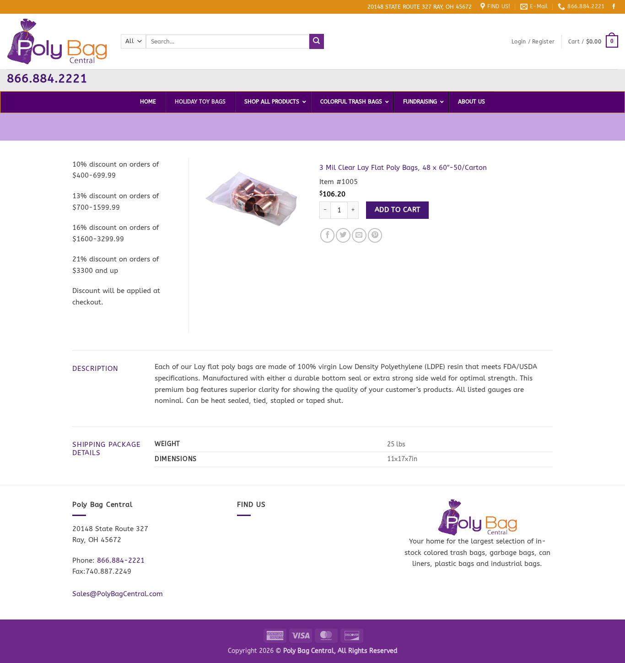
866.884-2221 (121, 560)
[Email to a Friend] (359, 235)
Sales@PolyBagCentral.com (117, 594)
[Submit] (316, 41)
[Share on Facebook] (327, 235)
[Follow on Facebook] (614, 7)
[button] (533, 41)
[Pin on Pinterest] (375, 235)
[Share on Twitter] (343, 235)
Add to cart (397, 210)
